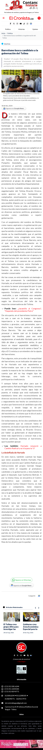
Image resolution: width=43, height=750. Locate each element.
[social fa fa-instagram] (17, 23)
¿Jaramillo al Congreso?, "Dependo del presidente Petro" (23, 309)
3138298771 (10, 699)
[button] (27, 23)
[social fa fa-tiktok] (24, 23)
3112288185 (21, 696)
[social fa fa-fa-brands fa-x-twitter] (13, 23)
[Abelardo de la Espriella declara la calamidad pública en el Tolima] (31, 617)
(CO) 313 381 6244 (11, 686)
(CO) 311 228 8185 (11, 689)
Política (10, 33)
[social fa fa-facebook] (10, 23)
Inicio (3, 33)
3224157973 (21, 699)
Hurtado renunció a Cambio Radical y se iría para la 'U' (23, 447)
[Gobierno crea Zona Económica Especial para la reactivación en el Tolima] (12, 617)
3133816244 (10, 696)
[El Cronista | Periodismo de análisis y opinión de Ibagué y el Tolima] (21, 18)
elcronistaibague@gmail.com (16, 703)
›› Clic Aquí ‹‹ (21, 661)
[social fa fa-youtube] (20, 23)
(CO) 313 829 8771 (11, 691)
